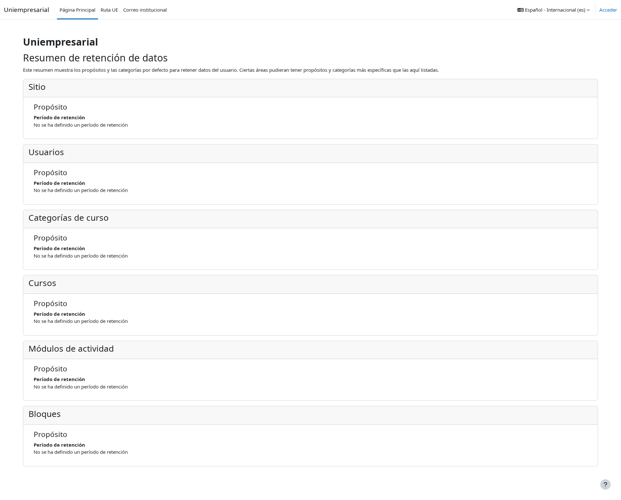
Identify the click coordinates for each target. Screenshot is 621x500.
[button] (553, 9)
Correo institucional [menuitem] (145, 9)
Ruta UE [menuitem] (109, 9)
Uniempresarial (26, 9)
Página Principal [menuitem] (77, 9)
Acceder (608, 9)
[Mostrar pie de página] (605, 484)
